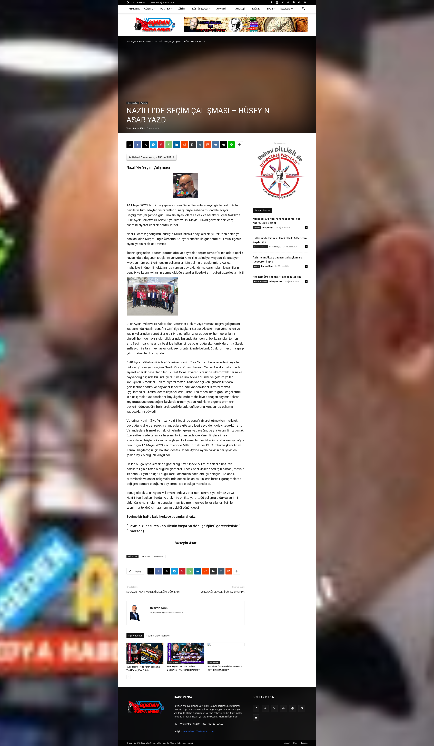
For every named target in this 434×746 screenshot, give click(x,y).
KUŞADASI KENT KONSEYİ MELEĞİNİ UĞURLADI (153, 591)
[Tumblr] (200, 144)
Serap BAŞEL (268, 227)
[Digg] (223, 144)
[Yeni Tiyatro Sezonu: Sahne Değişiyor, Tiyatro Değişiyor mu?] (185, 653)
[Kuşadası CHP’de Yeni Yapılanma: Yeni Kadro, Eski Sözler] (144, 653)
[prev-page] (128, 677)
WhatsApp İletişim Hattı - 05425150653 (201, 723)
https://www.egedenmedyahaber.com (166, 612)
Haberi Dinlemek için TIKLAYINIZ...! (153, 157)
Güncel (148, 8)
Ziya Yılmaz (159, 556)
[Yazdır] (192, 144)
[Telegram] (153, 144)
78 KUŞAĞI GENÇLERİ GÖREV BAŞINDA (222, 591)
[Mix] (207, 144)
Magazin (285, 8)
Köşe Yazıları (145, 41)
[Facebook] (271, 2)
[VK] (215, 144)
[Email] (129, 144)
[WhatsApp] (288, 2)
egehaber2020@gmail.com (198, 731)
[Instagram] (277, 2)
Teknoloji (239, 8)
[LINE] (231, 144)
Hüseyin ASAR (138, 128)
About (287, 742)
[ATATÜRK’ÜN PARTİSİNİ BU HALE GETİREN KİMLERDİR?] (226, 653)
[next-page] (134, 677)
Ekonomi (220, 8)
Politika (165, 8)
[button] (303, 9)
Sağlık (256, 8)
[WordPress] (293, 2)
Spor (270, 8)
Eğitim (181, 8)
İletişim (304, 742)
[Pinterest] (161, 144)
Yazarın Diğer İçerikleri (158, 635)
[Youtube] (299, 2)
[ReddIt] (184, 144)
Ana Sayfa (131, 41)
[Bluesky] (305, 2)
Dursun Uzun (267, 266)
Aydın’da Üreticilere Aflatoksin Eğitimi (277, 276)
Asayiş (256, 266)
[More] (239, 144)
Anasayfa (134, 8)
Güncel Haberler (260, 247)
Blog (295, 742)
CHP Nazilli (145, 556)
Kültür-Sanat (200, 8)
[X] (282, 2)
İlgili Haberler (135, 635)
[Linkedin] (176, 144)
